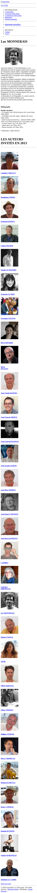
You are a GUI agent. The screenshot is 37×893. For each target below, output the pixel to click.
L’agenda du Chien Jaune (13, 15)
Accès (7, 34)
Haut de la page (6, 884)
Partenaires (8, 17)
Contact (7, 32)
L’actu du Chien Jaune (12, 14)
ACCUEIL (4, 5)
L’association (9, 12)
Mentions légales (13, 889)
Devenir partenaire (11, 19)
